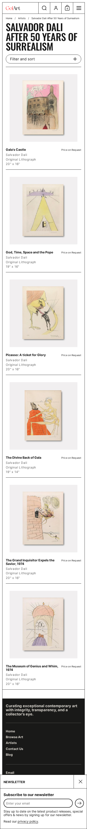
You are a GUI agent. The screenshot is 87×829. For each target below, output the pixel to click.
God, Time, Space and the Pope (43, 221)
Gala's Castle (43, 118)
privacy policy (28, 821)
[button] (44, 8)
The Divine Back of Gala (43, 426)
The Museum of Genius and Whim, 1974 (43, 636)
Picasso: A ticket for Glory (43, 323)
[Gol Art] (20, 8)
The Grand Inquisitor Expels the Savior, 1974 (43, 530)
